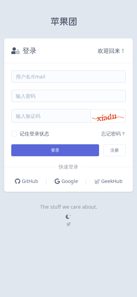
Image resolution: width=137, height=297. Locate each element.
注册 (114, 150)
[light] (68, 216)
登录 (55, 150)
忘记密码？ (113, 133)
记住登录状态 (34, 133)
